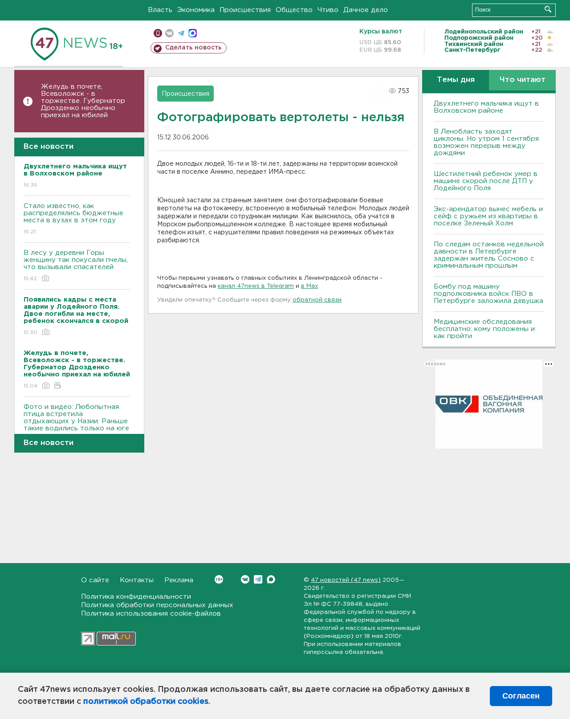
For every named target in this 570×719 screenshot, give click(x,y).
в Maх (309, 286)
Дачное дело (365, 10)
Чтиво (328, 10)
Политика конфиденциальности (136, 597)
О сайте (95, 580)
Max (271, 579)
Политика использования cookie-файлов (151, 614)
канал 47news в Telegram (256, 286)
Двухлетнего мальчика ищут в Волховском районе (486, 107)
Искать (548, 9)
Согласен (521, 695)
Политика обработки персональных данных (157, 605)
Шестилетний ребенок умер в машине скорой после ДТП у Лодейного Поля (485, 181)
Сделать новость (193, 47)
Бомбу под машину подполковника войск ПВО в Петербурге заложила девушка (488, 294)
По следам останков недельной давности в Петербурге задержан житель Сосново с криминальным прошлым (489, 255)
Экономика (196, 10)
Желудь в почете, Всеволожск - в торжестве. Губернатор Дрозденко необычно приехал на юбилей (83, 101)
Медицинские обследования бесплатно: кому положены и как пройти (484, 329)
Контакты (137, 580)
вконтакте (169, 33)
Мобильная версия (158, 33)
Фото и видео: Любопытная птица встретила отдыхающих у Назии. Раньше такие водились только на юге (76, 423)
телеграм (181, 33)
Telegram (258, 579)
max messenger (192, 33)
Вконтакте (245, 579)
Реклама (178, 580)
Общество (294, 10)
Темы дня (456, 80)
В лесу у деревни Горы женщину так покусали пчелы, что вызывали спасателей (76, 265)
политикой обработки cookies (145, 701)
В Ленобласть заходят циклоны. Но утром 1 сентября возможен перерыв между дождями (486, 142)
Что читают (523, 80)
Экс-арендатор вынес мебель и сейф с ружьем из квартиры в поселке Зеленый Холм (488, 216)
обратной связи (317, 300)
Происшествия (245, 10)
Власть (160, 10)
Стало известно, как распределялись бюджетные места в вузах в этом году (73, 218)
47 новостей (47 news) (346, 580)
